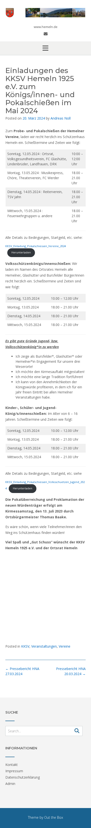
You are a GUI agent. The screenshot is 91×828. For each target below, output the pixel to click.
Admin (10, 783)
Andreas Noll (60, 118)
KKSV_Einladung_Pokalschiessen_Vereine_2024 (35, 246)
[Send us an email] (46, 34)
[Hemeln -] (45, 13)
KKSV (25, 646)
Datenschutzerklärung (22, 777)
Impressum (14, 771)
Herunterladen (21, 252)
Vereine (64, 646)
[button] (45, 48)
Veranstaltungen (44, 646)
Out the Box (53, 817)
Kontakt (11, 764)
